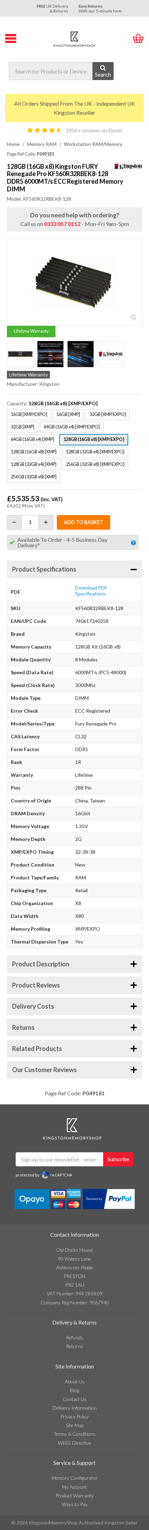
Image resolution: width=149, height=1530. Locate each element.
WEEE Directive (74, 1443)
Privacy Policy (74, 1416)
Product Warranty (74, 1495)
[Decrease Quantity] (14, 522)
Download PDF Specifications (91, 591)
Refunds (74, 1337)
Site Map (75, 1425)
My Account (74, 1487)
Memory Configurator (75, 1478)
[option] (20, 354)
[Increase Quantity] (46, 522)
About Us (75, 1381)
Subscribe (118, 1159)
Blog (74, 1390)
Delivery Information (75, 1408)
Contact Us (75, 1399)
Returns (74, 1346)
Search (103, 74)
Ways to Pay (75, 1504)
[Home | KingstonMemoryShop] (74, 39)
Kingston (49, 384)
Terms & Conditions (75, 1434)
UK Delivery (52, 8)
